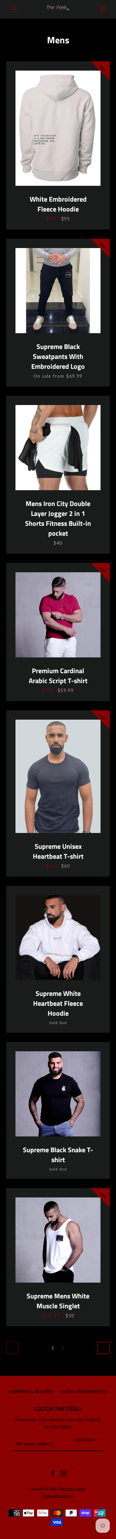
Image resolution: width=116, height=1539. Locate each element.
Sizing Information (84, 1391)
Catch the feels (58, 1408)
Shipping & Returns (31, 1391)
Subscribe (85, 1440)
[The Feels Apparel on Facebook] (53, 1473)
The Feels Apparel (72, 1489)
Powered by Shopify (58, 1496)
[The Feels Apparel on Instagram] (63, 1473)
